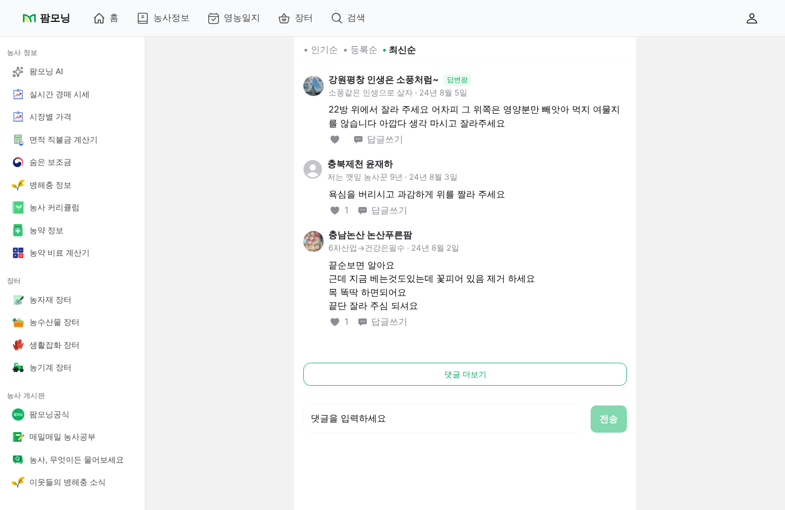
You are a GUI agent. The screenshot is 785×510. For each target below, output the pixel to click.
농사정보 (171, 17)
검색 (356, 17)
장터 (304, 17)
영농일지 (242, 17)
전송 (609, 418)
